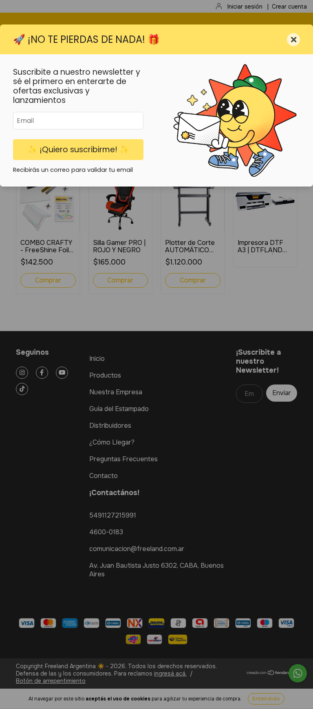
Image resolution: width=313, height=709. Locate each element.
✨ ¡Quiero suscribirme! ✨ (78, 149)
